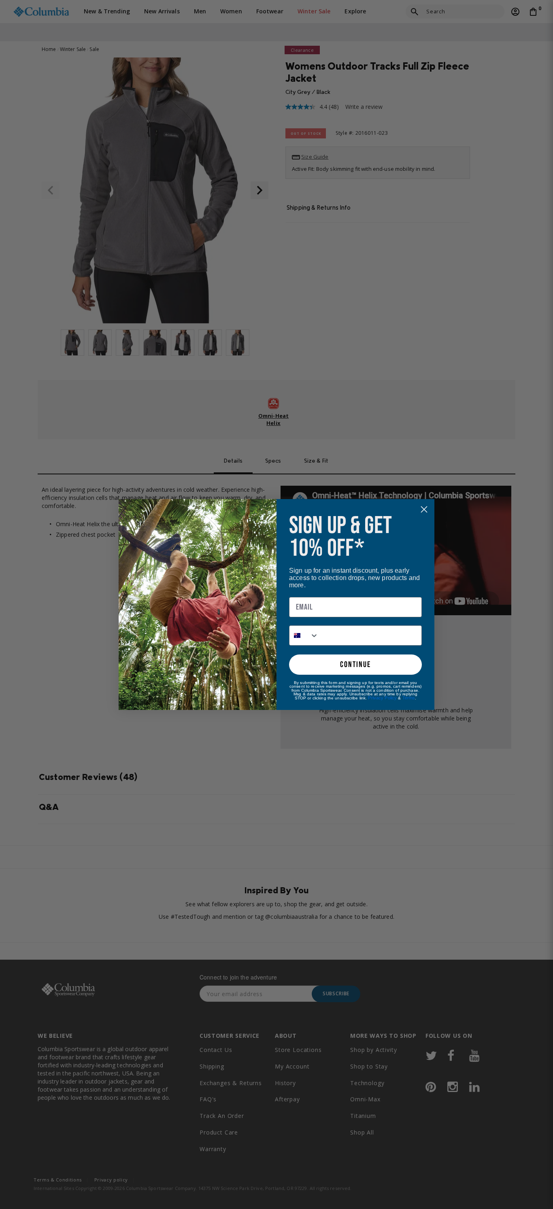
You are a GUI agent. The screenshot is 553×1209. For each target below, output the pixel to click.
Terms (408, 697)
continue (355, 664)
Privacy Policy (382, 697)
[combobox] (304, 635)
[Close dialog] (424, 509)
